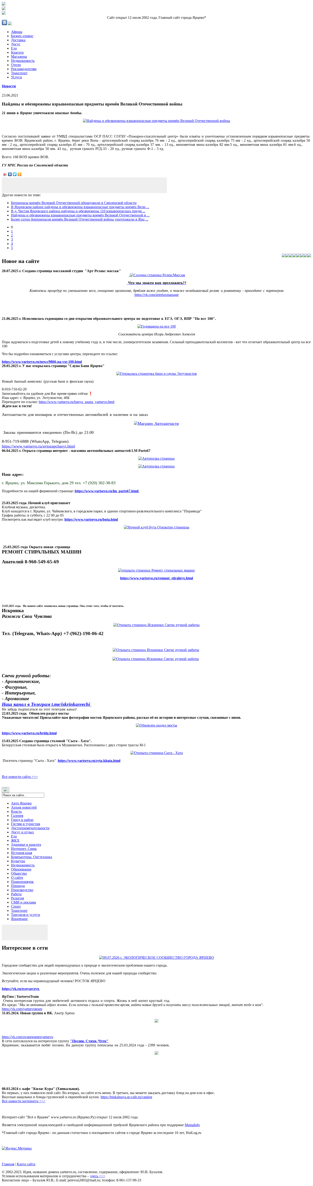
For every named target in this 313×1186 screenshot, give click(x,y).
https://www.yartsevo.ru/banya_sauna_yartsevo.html (76, 402)
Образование (21, 869)
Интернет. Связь (24, 849)
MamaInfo (192, 1125)
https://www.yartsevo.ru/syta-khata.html (89, 761)
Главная (8, 1164)
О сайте (17, 877)
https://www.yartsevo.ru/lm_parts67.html (107, 491)
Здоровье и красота (26, 844)
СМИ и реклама (23, 902)
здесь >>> (97, 1176)
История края (21, 853)
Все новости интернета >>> (23, 1101)
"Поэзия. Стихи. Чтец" (89, 1041)
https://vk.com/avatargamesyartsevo (27, 1037)
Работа (16, 894)
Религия (17, 898)
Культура (18, 861)
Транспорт (19, 73)
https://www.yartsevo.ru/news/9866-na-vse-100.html (42, 362)
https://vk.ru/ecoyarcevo (21, 989)
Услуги (16, 77)
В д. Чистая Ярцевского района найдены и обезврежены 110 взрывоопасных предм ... (78, 211)
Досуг (15, 44)
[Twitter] (14, 174)
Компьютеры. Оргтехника (31, 857)
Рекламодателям (23, 69)
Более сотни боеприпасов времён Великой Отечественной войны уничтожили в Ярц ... (79, 219)
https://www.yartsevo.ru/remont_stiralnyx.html (156, 578)
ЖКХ (15, 840)
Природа (18, 886)
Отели (16, 65)
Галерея (17, 816)
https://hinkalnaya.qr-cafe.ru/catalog (126, 1097)
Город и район (22, 820)
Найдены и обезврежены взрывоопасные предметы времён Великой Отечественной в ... (80, 215)
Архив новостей (24, 807)
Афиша (16, 32)
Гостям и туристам (25, 824)
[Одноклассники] (19, 174)
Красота (17, 52)
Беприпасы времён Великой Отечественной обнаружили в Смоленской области (74, 203)
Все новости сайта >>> (20, 777)
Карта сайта (26, 1164)
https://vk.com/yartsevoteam (22, 1009)
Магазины (19, 56)
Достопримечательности (30, 828)
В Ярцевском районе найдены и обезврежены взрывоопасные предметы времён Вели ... (80, 207)
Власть (16, 811)
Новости (9, 86)
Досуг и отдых (22, 832)
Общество (19, 873)
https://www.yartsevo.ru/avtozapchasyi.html (38, 446)
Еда (14, 48)
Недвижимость (23, 61)
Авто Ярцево (21, 803)
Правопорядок (22, 882)
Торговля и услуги (25, 915)
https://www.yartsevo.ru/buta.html (91, 519)
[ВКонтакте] (10, 174)
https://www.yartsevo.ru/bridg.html (29, 733)
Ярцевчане (19, 919)
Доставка (18, 40)
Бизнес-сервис (22, 36)
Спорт (16, 906)
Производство (22, 890)
